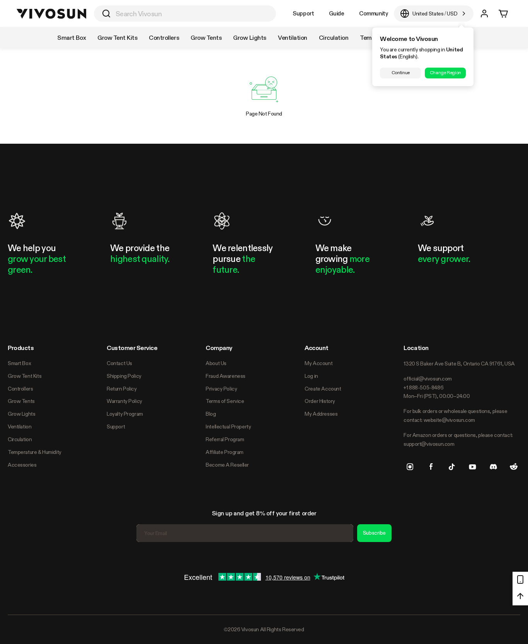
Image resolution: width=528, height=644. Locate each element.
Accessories (22, 465)
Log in (311, 376)
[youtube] (472, 466)
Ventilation (19, 426)
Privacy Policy (221, 389)
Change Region (445, 72)
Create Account (323, 389)
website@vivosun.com (449, 420)
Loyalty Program (125, 414)
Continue (401, 72)
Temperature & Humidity (34, 452)
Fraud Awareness (225, 376)
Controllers (20, 389)
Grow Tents (21, 401)
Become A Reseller (227, 465)
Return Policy (122, 389)
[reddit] (513, 466)
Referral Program (225, 439)
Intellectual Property (228, 426)
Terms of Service (225, 401)
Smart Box (19, 363)
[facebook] (431, 466)
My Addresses (321, 414)
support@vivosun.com (429, 444)
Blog (211, 414)
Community (373, 13)
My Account (318, 363)
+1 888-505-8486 (423, 387)
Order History (320, 401)
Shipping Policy (124, 376)
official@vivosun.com (428, 379)
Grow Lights (21, 414)
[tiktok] (451, 466)
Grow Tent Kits (24, 376)
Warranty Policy (124, 401)
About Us (216, 363)
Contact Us (119, 363)
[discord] (493, 466)
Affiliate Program (225, 452)
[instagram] (410, 466)
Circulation (20, 439)
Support (303, 13)
